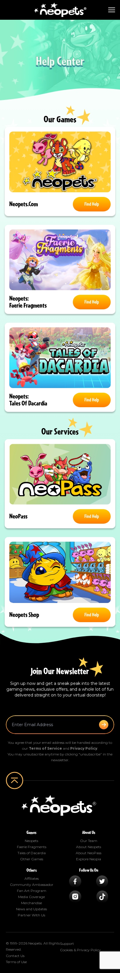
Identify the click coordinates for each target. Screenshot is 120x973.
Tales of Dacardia (31, 853)
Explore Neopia (88, 859)
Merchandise (31, 903)
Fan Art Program (31, 890)
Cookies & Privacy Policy (80, 950)
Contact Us (15, 956)
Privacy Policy (83, 748)
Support (67, 943)
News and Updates (31, 909)
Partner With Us (31, 915)
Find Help (91, 204)
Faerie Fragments (31, 847)
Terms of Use (16, 962)
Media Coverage (31, 897)
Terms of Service (45, 748)
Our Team (88, 841)
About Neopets (88, 847)
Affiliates (31, 878)
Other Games (31, 859)
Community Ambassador (31, 884)
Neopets (31, 841)
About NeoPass (88, 853)
